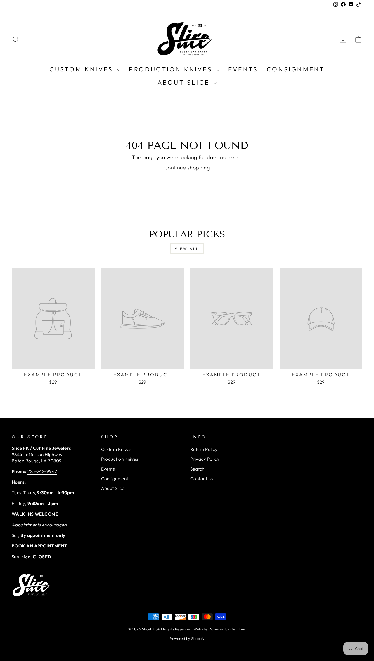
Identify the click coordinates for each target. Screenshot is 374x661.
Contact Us (201, 478)
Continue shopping (187, 167)
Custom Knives (82, 69)
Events (243, 69)
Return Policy (204, 449)
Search (197, 469)
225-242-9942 (42, 471)
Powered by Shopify (186, 638)
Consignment (296, 69)
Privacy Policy (204, 459)
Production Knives (172, 69)
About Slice (184, 82)
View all (187, 248)
